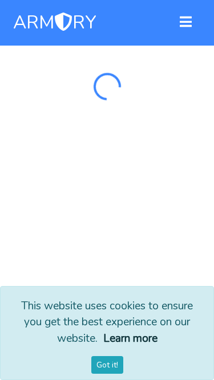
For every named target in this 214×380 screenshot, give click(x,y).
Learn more (130, 338)
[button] (186, 23)
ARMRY (54, 23)
